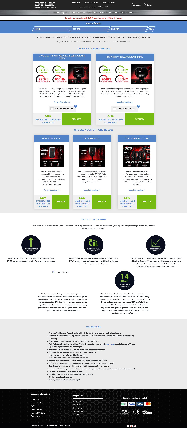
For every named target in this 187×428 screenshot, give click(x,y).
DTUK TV (77, 404)
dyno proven (110, 344)
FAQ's (123, 12)
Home (56, 12)
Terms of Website (38, 413)
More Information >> (62, 102)
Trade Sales (35, 399)
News (73, 12)
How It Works (91, 2)
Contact (130, 12)
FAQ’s (33, 406)
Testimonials (114, 12)
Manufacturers (108, 2)
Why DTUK (65, 12)
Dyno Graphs (92, 12)
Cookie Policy (36, 409)
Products (76, 2)
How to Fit (103, 12)
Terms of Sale (36, 416)
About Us (81, 12)
